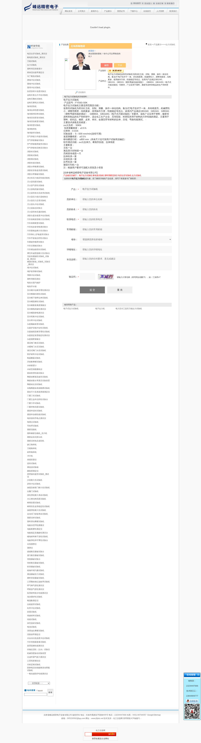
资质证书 (121, 11)
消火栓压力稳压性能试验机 (38, 178)
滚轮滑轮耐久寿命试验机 (37, 495)
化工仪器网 (118, 718)
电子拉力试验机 (85, 175)
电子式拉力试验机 (71, 308)
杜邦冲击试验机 (33, 608)
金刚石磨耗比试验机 (35, 103)
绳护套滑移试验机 (34, 271)
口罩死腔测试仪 (33, 661)
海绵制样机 (32, 129)
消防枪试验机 (32, 155)
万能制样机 (32, 448)
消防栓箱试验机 (33, 163)
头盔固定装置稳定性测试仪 (38, 335)
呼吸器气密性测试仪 (35, 589)
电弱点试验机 (32, 422)
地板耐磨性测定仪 (34, 529)
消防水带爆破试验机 (35, 174)
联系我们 (173, 11)
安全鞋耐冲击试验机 (35, 316)
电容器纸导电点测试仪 (36, 418)
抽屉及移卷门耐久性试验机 (38, 487)
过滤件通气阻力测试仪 (36, 657)
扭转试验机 (32, 463)
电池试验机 (32, 627)
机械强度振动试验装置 (36, 653)
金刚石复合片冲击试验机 (37, 95)
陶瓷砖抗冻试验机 (34, 384)
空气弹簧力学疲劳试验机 (37, 136)
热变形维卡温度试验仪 (36, 91)
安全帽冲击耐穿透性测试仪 (38, 290)
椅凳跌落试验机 (33, 503)
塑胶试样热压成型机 (35, 441)
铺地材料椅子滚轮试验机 (37, 536)
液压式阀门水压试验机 (36, 350)
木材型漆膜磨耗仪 (34, 369)
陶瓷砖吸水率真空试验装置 (38, 381)
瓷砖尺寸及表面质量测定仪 (38, 392)
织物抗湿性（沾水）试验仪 (38, 649)
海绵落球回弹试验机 (35, 114)
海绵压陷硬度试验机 (35, 121)
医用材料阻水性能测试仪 (37, 593)
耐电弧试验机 (98, 175)
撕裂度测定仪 (32, 471)
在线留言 (147, 11)
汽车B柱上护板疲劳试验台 (38, 234)
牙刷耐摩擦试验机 (34, 362)
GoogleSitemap (154, 715)
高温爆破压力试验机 (35, 574)
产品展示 (108, 11)
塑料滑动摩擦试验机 (35, 521)
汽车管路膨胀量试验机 (36, 642)
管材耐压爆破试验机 (35, 563)
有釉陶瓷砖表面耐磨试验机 (38, 388)
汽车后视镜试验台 (34, 246)
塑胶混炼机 (32, 429)
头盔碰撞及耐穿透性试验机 (38, 332)
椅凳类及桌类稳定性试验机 (38, 506)
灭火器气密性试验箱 (35, 185)
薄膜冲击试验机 (33, 275)
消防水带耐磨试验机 (35, 167)
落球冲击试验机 (33, 87)
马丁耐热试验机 (33, 76)
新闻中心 (94, 11)
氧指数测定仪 (32, 600)
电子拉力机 (100, 308)
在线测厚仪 (32, 544)
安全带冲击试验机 (34, 320)
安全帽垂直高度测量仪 (36, 305)
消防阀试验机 (32, 159)
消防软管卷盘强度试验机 (37, 170)
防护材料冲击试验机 (35, 354)
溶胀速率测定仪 (33, 634)
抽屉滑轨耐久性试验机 (36, 510)
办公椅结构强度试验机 (36, 499)
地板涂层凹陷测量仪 (35, 525)
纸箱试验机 (32, 619)
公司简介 (81, 11)
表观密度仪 (32, 460)
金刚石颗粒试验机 (34, 99)
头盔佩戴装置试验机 (35, 324)
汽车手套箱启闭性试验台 (37, 238)
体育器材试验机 (33, 623)
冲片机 (30, 456)
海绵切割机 (32, 106)
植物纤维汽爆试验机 (35, 570)
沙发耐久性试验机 (34, 480)
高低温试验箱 (32, 467)
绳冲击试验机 (32, 268)
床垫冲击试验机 (33, 484)
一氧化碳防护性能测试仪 (37, 674)
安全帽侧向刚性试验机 (36, 294)
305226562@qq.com (76, 718)
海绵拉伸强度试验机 (35, 110)
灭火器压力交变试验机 (36, 200)
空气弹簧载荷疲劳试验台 (37, 144)
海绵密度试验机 (33, 125)
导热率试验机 (32, 426)
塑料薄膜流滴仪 (33, 279)
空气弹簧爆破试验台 (35, 140)
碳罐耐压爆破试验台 (35, 552)
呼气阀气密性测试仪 (35, 585)
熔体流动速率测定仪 (35, 72)
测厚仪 (30, 548)
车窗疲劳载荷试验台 (35, 242)
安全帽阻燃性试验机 (35, 301)
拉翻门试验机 (32, 491)
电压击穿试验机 (124, 175)
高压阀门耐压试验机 (35, 343)
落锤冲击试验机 (33, 84)
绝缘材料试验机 (33, 616)
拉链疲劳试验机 (33, 604)
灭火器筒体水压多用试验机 (38, 193)
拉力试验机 (32, 65)
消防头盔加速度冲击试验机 (38, 215)
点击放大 (82, 92)
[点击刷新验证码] (106, 276)
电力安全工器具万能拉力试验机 (129, 308)
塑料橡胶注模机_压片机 (37, 433)
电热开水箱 (32, 286)
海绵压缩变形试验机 (35, 118)
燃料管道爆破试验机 (35, 578)
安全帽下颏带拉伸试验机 (37, 298)
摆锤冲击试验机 (33, 80)
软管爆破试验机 (33, 567)
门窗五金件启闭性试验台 (37, 399)
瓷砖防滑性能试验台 (35, 373)
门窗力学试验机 (33, 403)
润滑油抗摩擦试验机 (35, 631)
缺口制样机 (32, 445)
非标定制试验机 (33, 664)
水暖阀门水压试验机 (35, 347)
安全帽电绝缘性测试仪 (36, 309)
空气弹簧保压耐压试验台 (37, 148)
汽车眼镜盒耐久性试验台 (37, 231)
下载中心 (134, 11)
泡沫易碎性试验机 (34, 597)
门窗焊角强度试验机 (35, 407)
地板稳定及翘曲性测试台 (37, 533)
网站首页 (68, 11)
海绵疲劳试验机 (33, 133)
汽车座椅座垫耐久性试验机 (38, 219)
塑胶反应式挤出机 (34, 437)
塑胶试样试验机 (33, 518)
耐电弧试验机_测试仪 (36, 57)
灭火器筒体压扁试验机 (36, 212)
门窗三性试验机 (33, 396)
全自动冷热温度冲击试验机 (38, 638)
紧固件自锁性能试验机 (36, 414)
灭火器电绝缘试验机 (35, 189)
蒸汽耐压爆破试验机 (35, 555)
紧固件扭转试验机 (34, 411)
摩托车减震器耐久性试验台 (38, 253)
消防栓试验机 (32, 151)
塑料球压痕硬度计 (34, 69)
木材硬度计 (32, 365)
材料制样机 (32, 452)
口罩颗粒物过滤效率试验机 (38, 582)
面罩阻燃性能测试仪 (35, 646)
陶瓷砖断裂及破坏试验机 (37, 377)
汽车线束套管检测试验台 (37, 227)
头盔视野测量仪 (33, 339)
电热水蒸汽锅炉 (33, 283)
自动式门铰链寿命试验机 (37, 514)
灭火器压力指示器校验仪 (37, 197)
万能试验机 (32, 61)
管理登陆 (127, 718)
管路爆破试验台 (33, 559)
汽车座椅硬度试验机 (35, 223)
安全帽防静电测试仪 (35, 313)
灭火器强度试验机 (34, 182)
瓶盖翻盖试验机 (33, 358)
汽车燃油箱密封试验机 (36, 249)
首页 (150, 44)
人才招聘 (160, 11)
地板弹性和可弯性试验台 (37, 540)
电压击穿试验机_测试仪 (37, 54)
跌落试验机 (32, 612)
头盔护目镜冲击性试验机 (37, 328)
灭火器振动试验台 (34, 208)
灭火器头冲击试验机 (35, 204)
